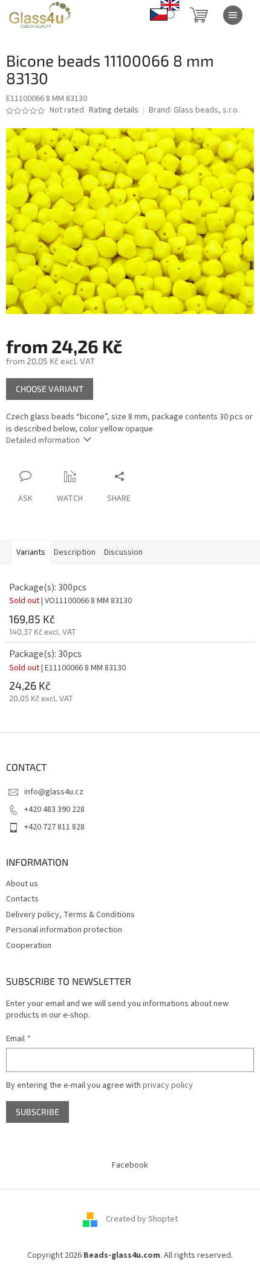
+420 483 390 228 (54, 809)
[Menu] (233, 15)
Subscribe (37, 1112)
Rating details (113, 110)
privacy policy (168, 1085)
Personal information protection (64, 930)
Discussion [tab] (123, 552)
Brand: (194, 110)
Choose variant (49, 389)
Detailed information (43, 440)
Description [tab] (75, 552)
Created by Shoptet (142, 1220)
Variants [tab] (30, 552)
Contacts (22, 899)
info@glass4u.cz (53, 792)
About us (22, 884)
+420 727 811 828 (54, 827)
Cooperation (28, 946)
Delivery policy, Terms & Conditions (70, 915)
